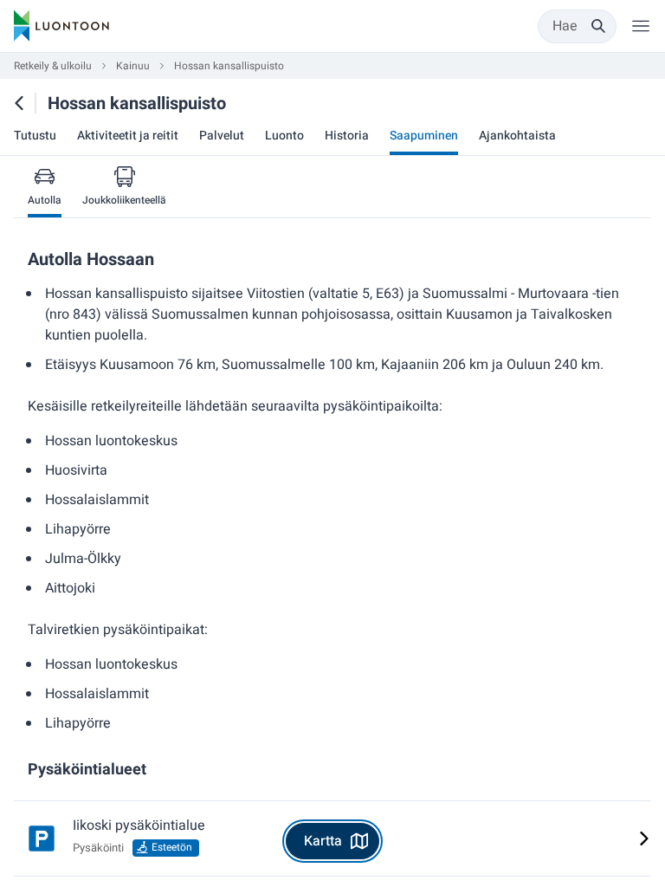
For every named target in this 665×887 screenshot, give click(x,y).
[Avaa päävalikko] (641, 26)
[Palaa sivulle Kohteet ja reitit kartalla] (19, 103)
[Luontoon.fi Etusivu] (61, 26)
